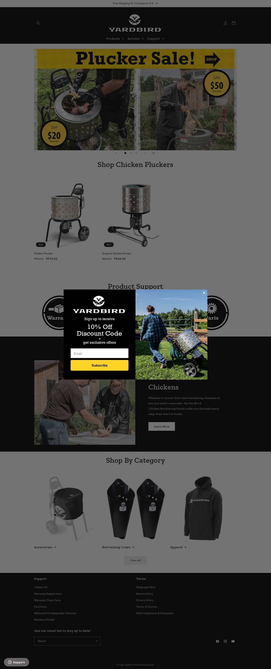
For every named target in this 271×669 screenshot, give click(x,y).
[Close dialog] (204, 293)
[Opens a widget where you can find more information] (16, 662)
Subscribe (100, 365)
